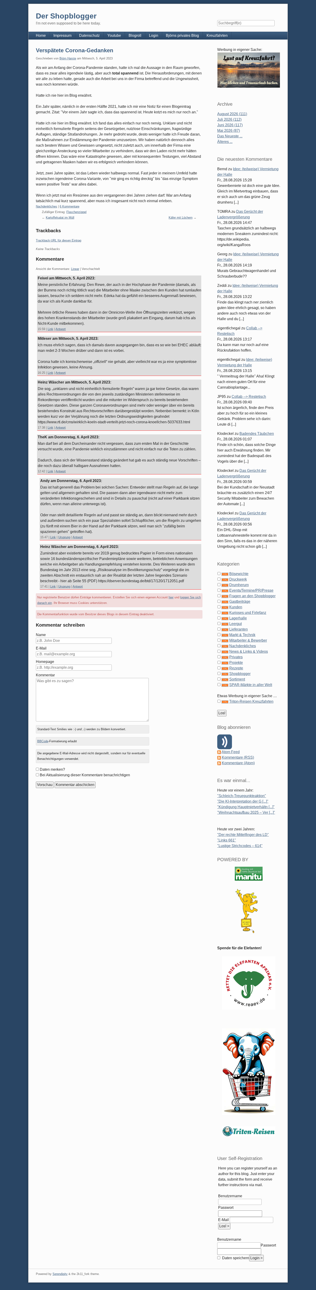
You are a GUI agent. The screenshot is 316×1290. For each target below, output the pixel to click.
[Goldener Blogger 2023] (249, 911)
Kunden (235, 607)
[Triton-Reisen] (248, 1131)
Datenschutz (89, 35)
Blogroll (135, 35)
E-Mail (41, 648)
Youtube (114, 35)
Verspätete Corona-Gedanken (74, 50)
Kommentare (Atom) (238, 763)
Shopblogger (240, 674)
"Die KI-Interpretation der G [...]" (242, 801)
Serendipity (60, 1274)
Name (41, 635)
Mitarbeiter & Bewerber (248, 640)
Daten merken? (52, 769)
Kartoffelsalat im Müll (60, 217)
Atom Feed (231, 752)
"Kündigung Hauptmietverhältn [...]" (246, 807)
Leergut (235, 624)
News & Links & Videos (248, 651)
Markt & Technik (242, 635)
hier (171, 597)
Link (50, 329)
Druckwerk (238, 579)
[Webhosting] (249, 873)
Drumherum (239, 585)
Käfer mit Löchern (180, 217)
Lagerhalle (238, 618)
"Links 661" (226, 840)
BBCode (42, 741)
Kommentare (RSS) (238, 757)
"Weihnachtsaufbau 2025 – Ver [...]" (246, 812)
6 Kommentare (69, 206)
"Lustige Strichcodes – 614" (240, 846)
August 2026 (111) (232, 114)
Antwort (61, 329)
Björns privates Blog (182, 35)
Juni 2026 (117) (230, 125)
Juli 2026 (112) (229, 119)
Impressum (62, 35)
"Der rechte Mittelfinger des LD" (243, 835)
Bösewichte (238, 574)
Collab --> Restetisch (249, 397)
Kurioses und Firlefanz (247, 613)
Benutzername (230, 1196)
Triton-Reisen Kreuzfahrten (251, 701)
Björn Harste (67, 58)
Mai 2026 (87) (228, 131)
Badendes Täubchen (256, 434)
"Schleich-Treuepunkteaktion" (241, 796)
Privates (236, 657)
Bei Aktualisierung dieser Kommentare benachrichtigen (85, 775)
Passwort (225, 1208)
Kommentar (45, 675)
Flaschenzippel (76, 212)
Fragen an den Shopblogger (252, 596)
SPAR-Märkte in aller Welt (250, 685)
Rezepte (236, 668)
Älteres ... (224, 142)
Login (153, 35)
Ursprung (64, 537)
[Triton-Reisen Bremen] (248, 70)
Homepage (45, 662)
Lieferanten (238, 629)
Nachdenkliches (46, 206)
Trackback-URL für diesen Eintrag (58, 240)
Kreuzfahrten (217, 35)
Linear (75, 269)
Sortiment (237, 679)
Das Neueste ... (229, 136)
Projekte (236, 663)
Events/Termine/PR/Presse (251, 590)
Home (41, 35)
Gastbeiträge (239, 601)
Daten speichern (235, 1258)
